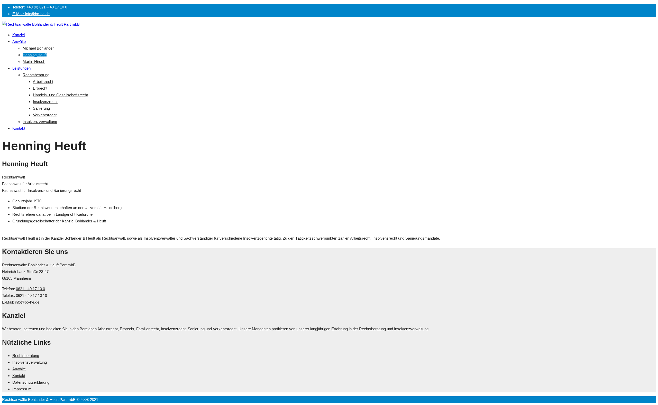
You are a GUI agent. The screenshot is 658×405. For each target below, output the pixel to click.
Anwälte (19, 41)
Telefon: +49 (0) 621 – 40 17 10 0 (39, 7)
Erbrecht (40, 88)
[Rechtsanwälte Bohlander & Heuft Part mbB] (41, 24)
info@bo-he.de (27, 302)
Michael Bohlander (38, 48)
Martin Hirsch (34, 61)
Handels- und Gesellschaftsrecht (60, 95)
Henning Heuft (35, 55)
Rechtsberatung (36, 75)
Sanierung (41, 108)
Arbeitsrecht (43, 81)
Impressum (22, 389)
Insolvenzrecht (45, 101)
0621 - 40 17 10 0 (30, 289)
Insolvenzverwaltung (40, 121)
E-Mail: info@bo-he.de (31, 14)
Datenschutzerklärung (30, 382)
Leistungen (21, 68)
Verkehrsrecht (45, 115)
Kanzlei (18, 35)
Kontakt (18, 128)
